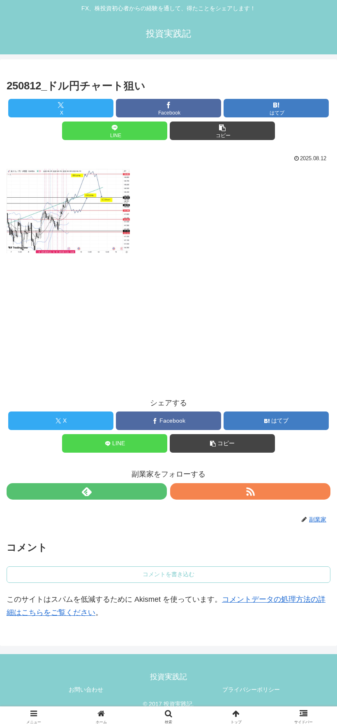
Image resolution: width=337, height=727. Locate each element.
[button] (222, 131)
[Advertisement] (168, 317)
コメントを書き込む (168, 574)
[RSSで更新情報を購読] (250, 491)
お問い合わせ (86, 689)
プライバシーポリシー (251, 689)
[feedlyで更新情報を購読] (87, 491)
